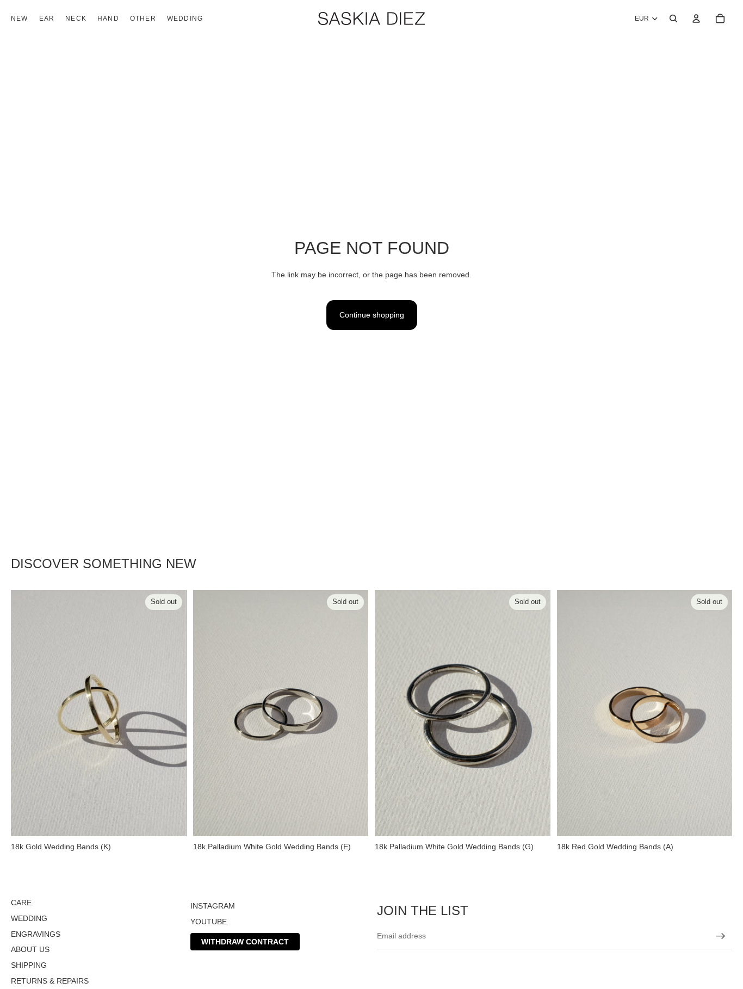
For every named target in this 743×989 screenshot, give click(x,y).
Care (21, 902)
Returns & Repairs (50, 980)
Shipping (29, 965)
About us (30, 949)
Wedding (29, 918)
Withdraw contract (245, 941)
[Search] (673, 18)
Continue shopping (371, 314)
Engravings (35, 934)
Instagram (212, 905)
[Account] (696, 18)
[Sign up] (720, 936)
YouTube (208, 921)
